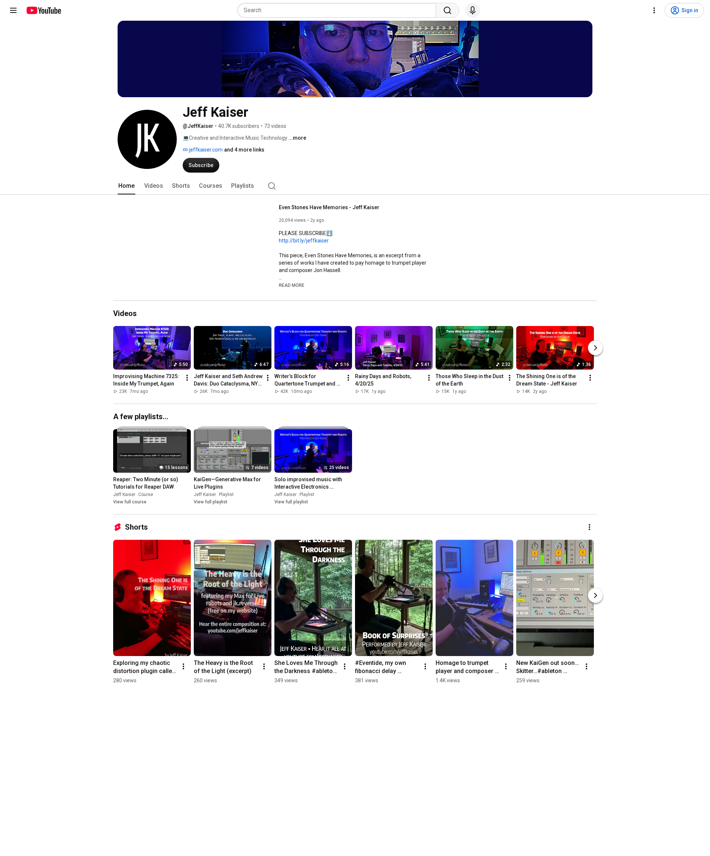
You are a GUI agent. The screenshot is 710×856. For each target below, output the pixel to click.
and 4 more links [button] (244, 150)
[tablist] (355, 186)
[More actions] (187, 377)
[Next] (595, 347)
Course (145, 494)
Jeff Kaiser (124, 494)
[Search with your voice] (472, 10)
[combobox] (339, 10)
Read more (291, 285)
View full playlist (210, 502)
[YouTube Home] (43, 10)
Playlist (226, 494)
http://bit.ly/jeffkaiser (304, 241)
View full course (129, 502)
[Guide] (13, 10)
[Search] (447, 10)
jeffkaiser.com (205, 150)
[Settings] (654, 10)
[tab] (126, 186)
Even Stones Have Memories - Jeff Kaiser (329, 207)
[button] (291, 285)
